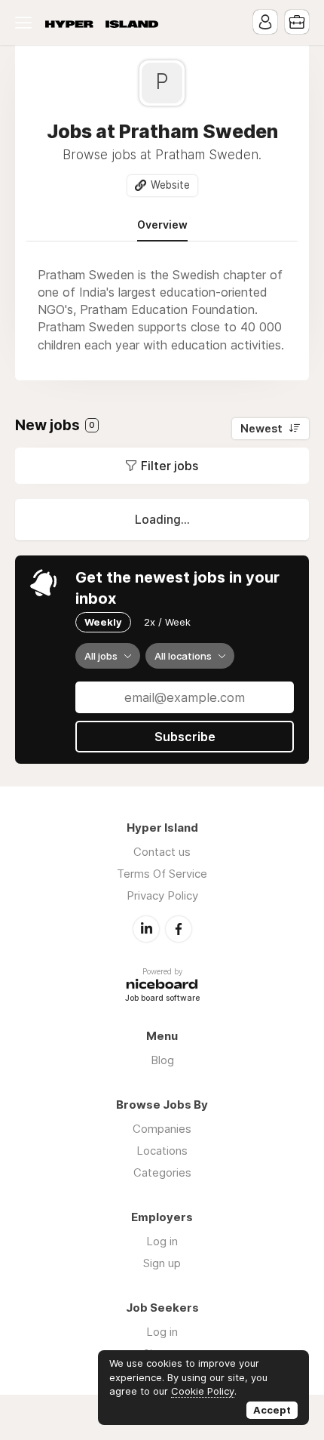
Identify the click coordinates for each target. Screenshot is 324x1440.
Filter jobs (169, 465)
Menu (26, 22)
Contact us (162, 852)
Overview (162, 225)
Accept (272, 1410)
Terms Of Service (162, 873)
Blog (162, 1060)
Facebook (178, 929)
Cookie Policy (202, 1391)
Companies (162, 1129)
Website (170, 185)
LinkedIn (146, 929)
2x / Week (167, 622)
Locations (162, 1150)
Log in (162, 1241)
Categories (162, 1172)
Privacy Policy (162, 895)
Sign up (162, 1263)
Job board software (162, 999)
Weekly (103, 622)
